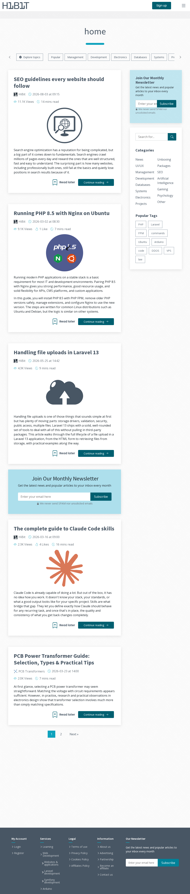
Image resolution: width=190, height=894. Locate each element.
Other (161, 202)
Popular (55, 57)
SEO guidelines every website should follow (59, 82)
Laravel (155, 224)
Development (99, 57)
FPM (141, 233)
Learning (48, 846)
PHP (140, 224)
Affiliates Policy (80, 865)
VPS (169, 250)
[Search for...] (172, 137)
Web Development (51, 854)
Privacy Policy (79, 853)
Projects (141, 204)
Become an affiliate (107, 867)
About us (105, 846)
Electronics (120, 57)
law (140, 259)
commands (158, 233)
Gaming (162, 189)
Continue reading (94, 182)
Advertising (106, 853)
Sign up (161, 5)
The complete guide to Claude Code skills (64, 528)
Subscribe (166, 104)
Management (75, 57)
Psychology (165, 195)
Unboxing (164, 159)
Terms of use (79, 846)
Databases (140, 57)
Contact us (106, 874)
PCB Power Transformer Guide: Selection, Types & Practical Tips (54, 659)
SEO (160, 172)
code (141, 250)
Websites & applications (51, 863)
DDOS (155, 250)
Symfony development (52, 881)
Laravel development (52, 872)
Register (19, 853)
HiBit (22, 94)
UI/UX (139, 166)
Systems (159, 57)
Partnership (107, 859)
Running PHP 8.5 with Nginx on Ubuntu (61, 213)
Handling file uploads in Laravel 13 (56, 352)
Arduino (159, 242)
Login (17, 846)
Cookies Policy (80, 859)
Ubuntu (142, 242)
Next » (74, 734)
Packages (164, 166)
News (139, 159)
